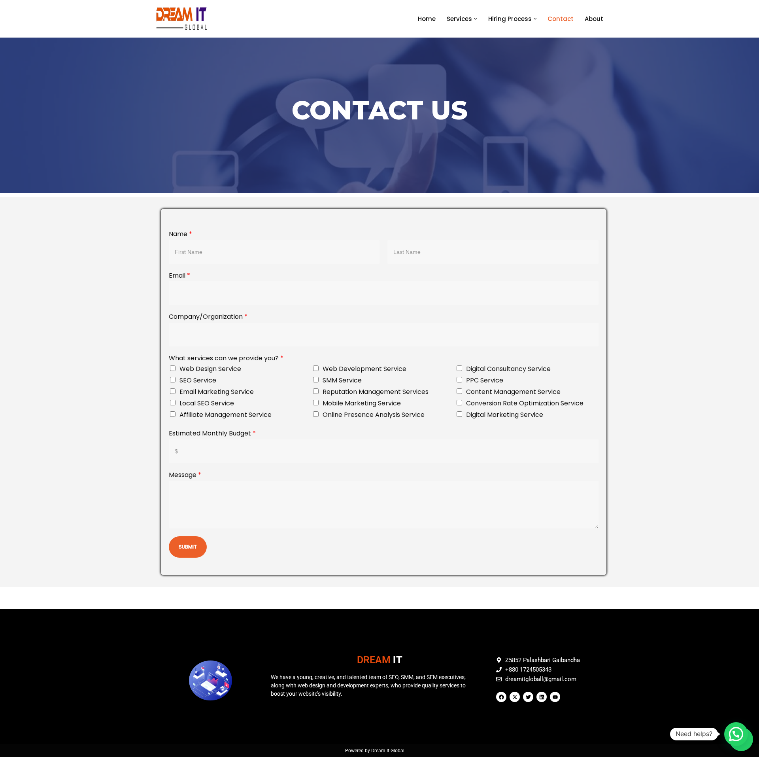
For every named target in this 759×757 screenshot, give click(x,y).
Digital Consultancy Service (508, 368)
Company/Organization (208, 317)
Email (179, 276)
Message (185, 475)
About (594, 19)
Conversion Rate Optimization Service (524, 403)
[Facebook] (501, 697)
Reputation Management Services (376, 391)
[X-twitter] (515, 697)
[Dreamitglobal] (183, 18)
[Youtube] (555, 697)
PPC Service (484, 380)
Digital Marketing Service (504, 414)
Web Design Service (210, 368)
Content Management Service (513, 391)
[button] (475, 19)
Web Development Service (364, 368)
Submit (188, 546)
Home (427, 19)
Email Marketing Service (216, 391)
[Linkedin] (541, 697)
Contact (561, 19)
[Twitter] (528, 697)
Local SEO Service (206, 403)
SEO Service (197, 380)
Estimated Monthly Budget (212, 434)
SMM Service (342, 380)
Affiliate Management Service (225, 414)
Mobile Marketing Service (362, 403)
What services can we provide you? (226, 358)
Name (180, 234)
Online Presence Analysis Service (374, 414)
